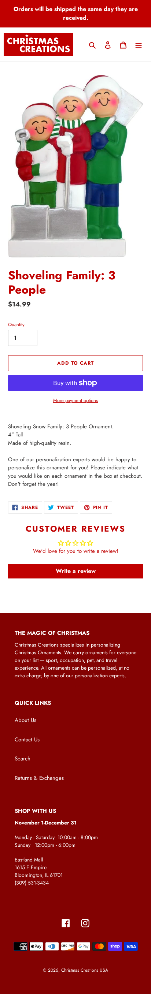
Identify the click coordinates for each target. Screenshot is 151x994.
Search (22, 759)
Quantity (16, 324)
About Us (25, 720)
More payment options (75, 400)
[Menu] (138, 44)
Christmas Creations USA (84, 970)
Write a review (76, 571)
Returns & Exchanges (39, 778)
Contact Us (27, 740)
